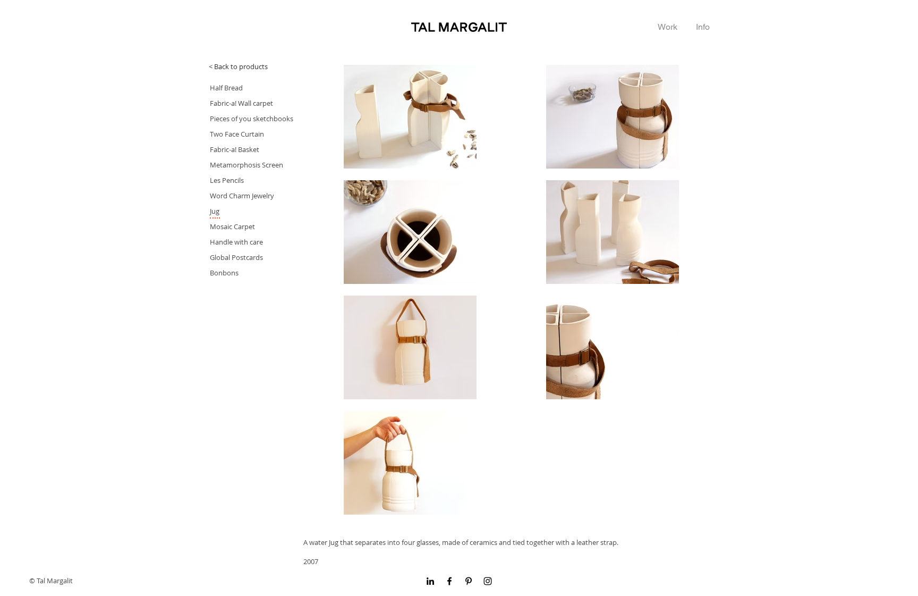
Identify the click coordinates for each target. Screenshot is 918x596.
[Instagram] (487, 581)
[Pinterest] (468, 581)
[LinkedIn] (430, 581)
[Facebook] (449, 581)
